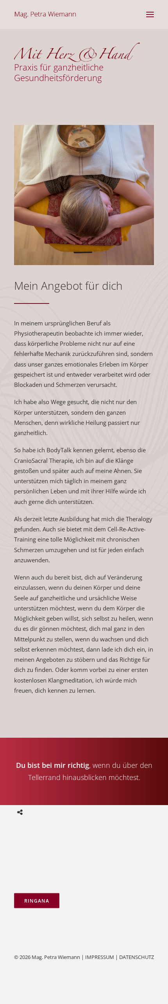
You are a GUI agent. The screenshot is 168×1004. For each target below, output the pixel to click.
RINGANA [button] (36, 900)
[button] (150, 14)
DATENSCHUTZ (136, 957)
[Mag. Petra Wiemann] (45, 14)
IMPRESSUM (99, 957)
